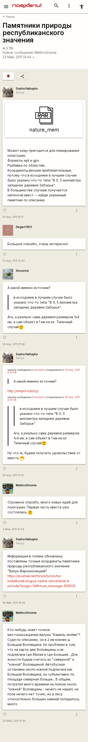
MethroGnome (45, 52)
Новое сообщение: (18, 52)
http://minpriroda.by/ (23, 391)
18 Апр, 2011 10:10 (13, 475)
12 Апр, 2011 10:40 (14, 260)
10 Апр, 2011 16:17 (13, 216)
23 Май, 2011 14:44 (19, 57)
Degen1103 (24, 227)
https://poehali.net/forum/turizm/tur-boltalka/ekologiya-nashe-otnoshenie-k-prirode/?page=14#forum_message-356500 (42, 581)
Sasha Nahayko (27, 88)
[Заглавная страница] (27, 3)
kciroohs (39, 369)
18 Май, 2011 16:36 (14, 602)
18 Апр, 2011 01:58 (14, 344)
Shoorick (22, 270)
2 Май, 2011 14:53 (13, 529)
